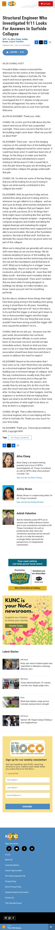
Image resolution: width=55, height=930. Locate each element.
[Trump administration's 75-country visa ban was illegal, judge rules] (11, 683)
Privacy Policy (10, 881)
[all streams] (51, 927)
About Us (9, 860)
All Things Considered (20, 438)
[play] (4, 927)
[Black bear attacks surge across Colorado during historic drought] (11, 702)
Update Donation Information (17, 892)
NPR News (24, 660)
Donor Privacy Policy (13, 887)
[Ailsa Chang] (8, 460)
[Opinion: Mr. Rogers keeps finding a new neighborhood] (11, 720)
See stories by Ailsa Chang (29, 477)
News (22, 698)
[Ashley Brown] (8, 492)
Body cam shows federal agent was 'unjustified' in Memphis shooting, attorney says (36, 666)
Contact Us (9, 898)
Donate (46, 4)
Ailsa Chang (16, 39)
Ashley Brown (24, 489)
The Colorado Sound (13, 903)
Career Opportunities (13, 871)
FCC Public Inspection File (15, 876)
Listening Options (12, 865)
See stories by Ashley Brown (30, 502)
